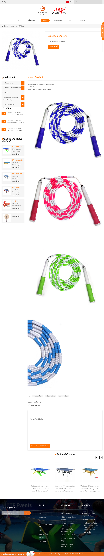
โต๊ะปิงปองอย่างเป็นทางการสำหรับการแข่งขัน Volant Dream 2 (17, 146)
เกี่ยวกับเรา (32, 20)
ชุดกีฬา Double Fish (9, 104)
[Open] (102, 31)
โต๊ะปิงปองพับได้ (67, 513)
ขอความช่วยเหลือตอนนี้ (39, 446)
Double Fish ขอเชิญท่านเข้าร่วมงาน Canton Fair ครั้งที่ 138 (15, 130)
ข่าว (70, 20)
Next (100, 457)
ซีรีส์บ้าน (5, 92)
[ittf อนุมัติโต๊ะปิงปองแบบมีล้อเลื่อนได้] (65, 472)
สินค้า (45, 20)
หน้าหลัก (5, 26)
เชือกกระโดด (50, 396)
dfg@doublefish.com (90, 519)
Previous (96, 457)
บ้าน (19, 20)
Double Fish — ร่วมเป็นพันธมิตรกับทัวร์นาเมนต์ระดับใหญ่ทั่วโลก (16, 122)
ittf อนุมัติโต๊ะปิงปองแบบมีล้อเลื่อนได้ (65, 486)
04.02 (3, 113)
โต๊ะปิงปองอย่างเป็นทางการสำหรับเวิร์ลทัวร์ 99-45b (17, 173)
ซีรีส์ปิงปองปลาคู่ (8, 83)
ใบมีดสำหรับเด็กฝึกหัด (69, 535)
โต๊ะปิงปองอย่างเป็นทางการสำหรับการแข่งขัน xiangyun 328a (17, 187)
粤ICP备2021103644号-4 (76, 554)
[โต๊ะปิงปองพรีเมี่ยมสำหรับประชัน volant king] (90, 472)
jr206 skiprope (35, 405)
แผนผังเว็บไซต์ (43, 534)
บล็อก (40, 530)
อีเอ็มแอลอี (42, 538)
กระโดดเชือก (32, 85)
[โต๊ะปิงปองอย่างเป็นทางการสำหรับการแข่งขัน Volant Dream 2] (40, 472)
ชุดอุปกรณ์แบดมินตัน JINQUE (12, 88)
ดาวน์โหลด (42, 541)
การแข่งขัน (58, 20)
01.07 (3, 121)
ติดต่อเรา (83, 20)
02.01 (3, 129)
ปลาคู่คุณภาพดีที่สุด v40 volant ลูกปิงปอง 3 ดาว (17, 201)
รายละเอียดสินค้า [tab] (36, 77)
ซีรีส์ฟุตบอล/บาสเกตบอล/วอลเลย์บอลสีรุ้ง (10, 98)
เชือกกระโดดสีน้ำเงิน (36, 419)
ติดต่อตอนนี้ (54, 46)
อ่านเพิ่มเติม (16, 154)
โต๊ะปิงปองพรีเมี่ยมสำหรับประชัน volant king (17, 160)
